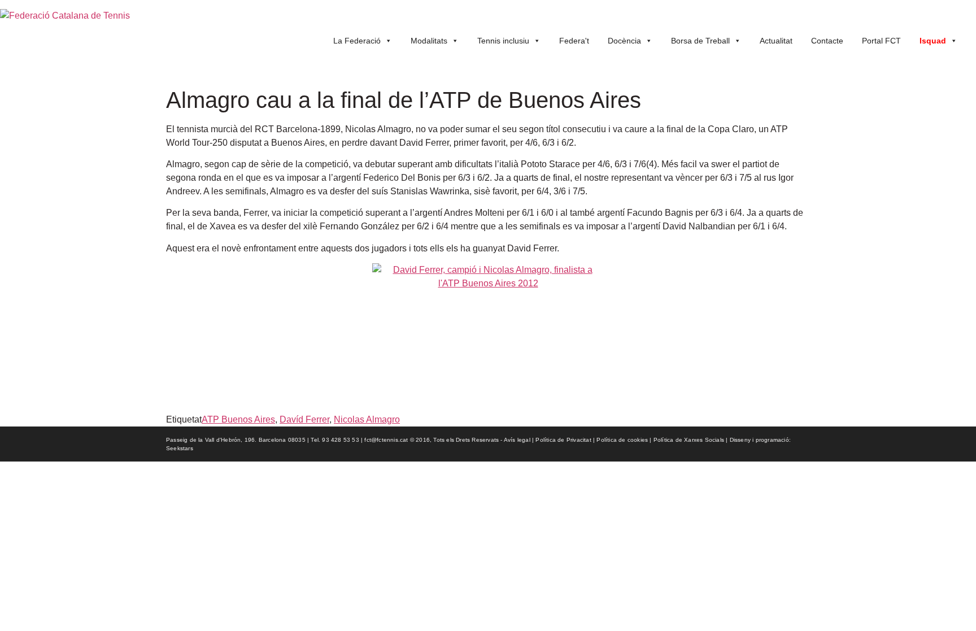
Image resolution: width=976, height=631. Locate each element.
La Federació (357, 40)
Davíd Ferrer (304, 419)
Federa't (574, 40)
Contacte (827, 40)
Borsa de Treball (700, 40)
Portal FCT (881, 40)
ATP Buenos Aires (238, 419)
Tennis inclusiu (503, 40)
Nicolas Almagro (367, 419)
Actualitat (776, 40)
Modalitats (429, 40)
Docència (624, 40)
